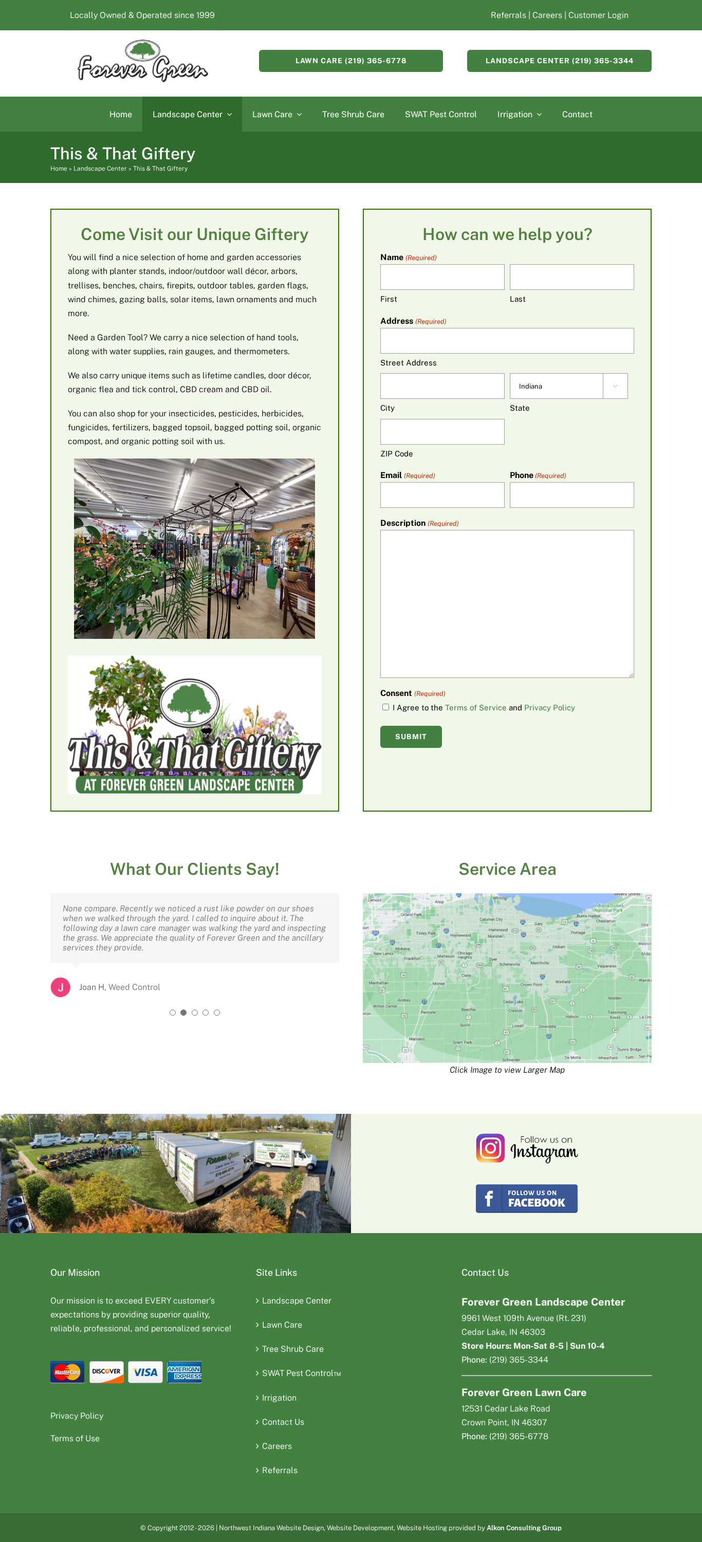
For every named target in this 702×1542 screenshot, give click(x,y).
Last (518, 299)
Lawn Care (282, 1325)
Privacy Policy (549, 707)
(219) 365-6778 (518, 1436)
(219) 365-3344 (518, 1360)
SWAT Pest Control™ (301, 1373)
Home (58, 168)
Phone (538, 475)
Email (407, 475)
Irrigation (279, 1398)
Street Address (408, 362)
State (520, 407)
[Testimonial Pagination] (173, 1012)
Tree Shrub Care (293, 1349)
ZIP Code (396, 453)
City (387, 407)
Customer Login (598, 15)
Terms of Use (75, 1438)
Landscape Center (100, 168)
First (388, 299)
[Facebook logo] (526, 1185)
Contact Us (283, 1422)
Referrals (508, 15)
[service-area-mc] (507, 897)
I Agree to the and (484, 707)
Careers (546, 15)
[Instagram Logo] (526, 1136)
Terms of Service (476, 707)
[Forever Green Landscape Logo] (142, 43)
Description (419, 523)
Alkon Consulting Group (524, 1528)
